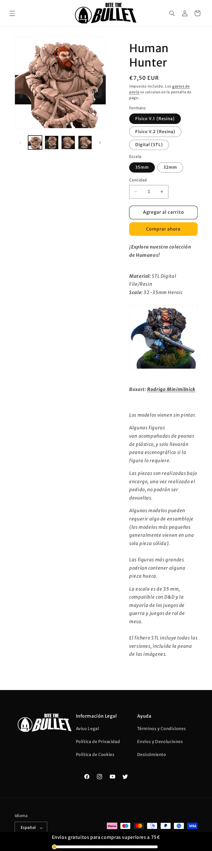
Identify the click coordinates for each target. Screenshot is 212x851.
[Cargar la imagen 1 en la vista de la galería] (35, 142)
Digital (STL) (149, 144)
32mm (170, 167)
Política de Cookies (95, 754)
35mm (142, 167)
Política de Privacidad (98, 741)
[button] (12, 13)
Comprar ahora (163, 229)
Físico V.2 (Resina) (155, 131)
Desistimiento (151, 754)
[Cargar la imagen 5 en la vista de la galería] (85, 142)
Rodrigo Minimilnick (171, 389)
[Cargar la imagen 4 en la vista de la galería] (68, 142)
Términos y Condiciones (161, 728)
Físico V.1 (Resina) (155, 118)
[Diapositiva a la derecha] (100, 142)
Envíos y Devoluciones (160, 741)
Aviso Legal (87, 728)
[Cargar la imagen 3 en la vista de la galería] (52, 142)
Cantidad (138, 180)
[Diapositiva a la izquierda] (21, 142)
